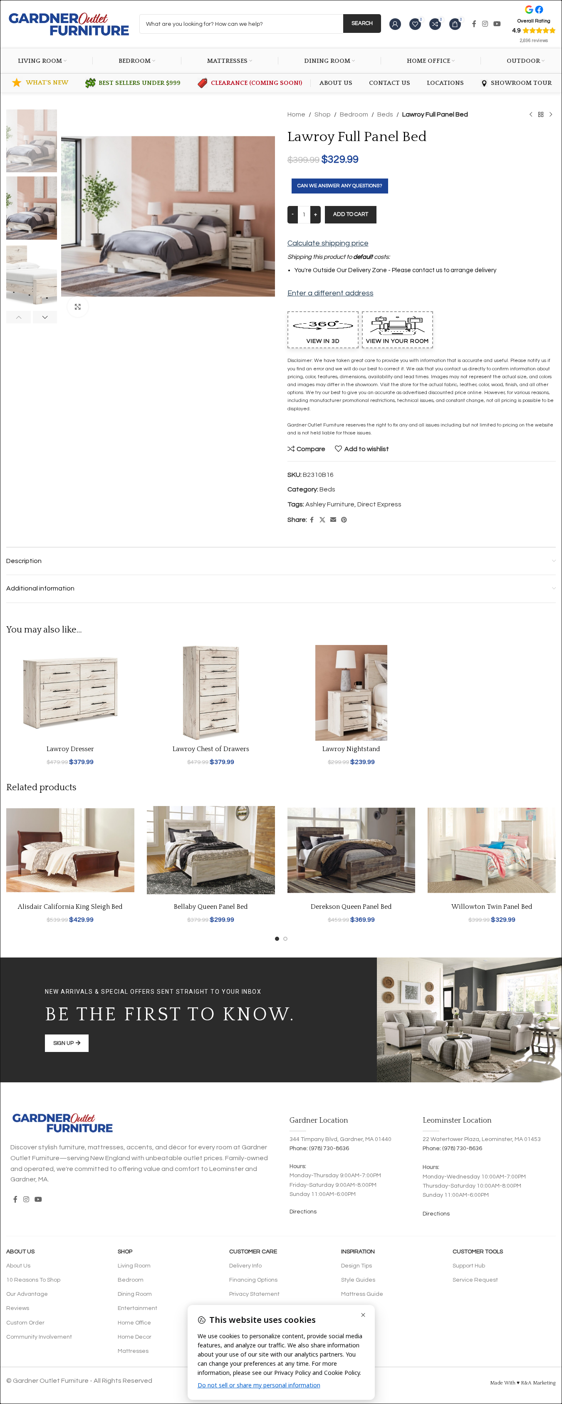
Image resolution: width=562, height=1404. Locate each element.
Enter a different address (330, 293)
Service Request (475, 1280)
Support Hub (469, 1266)
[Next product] (551, 115)
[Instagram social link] (484, 23)
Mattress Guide (362, 1294)
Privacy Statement (254, 1294)
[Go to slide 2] (285, 939)
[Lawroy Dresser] (70, 693)
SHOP (125, 1252)
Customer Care (253, 1252)
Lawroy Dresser (70, 749)
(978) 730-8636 (329, 1148)
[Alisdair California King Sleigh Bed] (70, 850)
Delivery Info (245, 1266)
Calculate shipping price (328, 243)
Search (362, 23)
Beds (385, 114)
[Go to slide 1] (277, 939)
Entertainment (137, 1308)
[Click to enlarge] (77, 306)
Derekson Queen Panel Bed (351, 906)
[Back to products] (541, 115)
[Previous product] (531, 115)
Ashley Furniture (329, 504)
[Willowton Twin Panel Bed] (492, 850)
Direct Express (379, 504)
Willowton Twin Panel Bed (491, 906)
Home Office (134, 1323)
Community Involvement (39, 1337)
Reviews (17, 1308)
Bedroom (354, 114)
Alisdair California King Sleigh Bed (70, 906)
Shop (322, 114)
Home (296, 114)
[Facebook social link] (474, 23)
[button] (18, 317)
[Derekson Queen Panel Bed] (351, 850)
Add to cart (350, 214)
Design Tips (356, 1266)
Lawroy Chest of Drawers (211, 749)
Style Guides (358, 1280)
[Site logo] (68, 23)
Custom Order (25, 1323)
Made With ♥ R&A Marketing (523, 1383)
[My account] (395, 24)
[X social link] (322, 520)
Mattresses (133, 1351)
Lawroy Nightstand (351, 749)
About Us (20, 1252)
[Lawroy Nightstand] (351, 693)
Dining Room (135, 1294)
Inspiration (358, 1252)
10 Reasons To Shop (33, 1280)
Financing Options (253, 1280)
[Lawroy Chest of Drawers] (211, 693)
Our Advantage (27, 1294)
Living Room (134, 1266)
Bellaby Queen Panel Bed (211, 906)
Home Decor (134, 1337)
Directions (303, 1212)
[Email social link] (333, 520)
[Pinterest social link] (344, 520)
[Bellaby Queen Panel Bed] (211, 850)
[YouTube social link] (497, 23)
